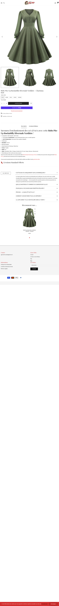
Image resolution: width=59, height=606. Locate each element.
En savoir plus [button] (44, 603)
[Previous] (2, 36)
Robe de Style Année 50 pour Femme (30, 154)
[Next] (57, 36)
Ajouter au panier (18, 103)
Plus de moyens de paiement (16, 111)
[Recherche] (4, 2)
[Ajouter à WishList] (31, 103)
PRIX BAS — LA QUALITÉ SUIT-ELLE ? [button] (25, 192)
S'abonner (34, 268)
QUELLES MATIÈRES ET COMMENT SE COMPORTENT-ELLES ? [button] (32, 184)
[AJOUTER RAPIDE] (35, 214)
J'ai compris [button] (53, 603)
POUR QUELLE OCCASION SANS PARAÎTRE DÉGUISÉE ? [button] (30, 188)
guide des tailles (36, 159)
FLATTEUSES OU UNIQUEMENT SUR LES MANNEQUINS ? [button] (30, 173)
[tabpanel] (29, 221)
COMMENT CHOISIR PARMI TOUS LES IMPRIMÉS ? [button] (29, 196)
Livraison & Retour (33, 126)
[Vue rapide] (35, 211)
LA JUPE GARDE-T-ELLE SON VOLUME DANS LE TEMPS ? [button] (30, 200)
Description (24, 126)
